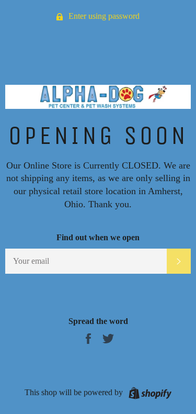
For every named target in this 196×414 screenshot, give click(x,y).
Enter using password (103, 16)
